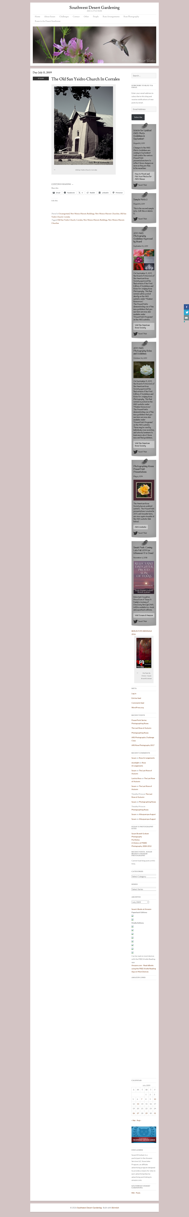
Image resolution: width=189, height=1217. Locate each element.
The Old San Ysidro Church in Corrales (85, 79)
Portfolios (136, 840)
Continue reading (62, 184)
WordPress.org (138, 707)
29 (146, 1113)
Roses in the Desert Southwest (47, 21)
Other (86, 16)
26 (134, 1113)
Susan (134, 758)
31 (155, 1113)
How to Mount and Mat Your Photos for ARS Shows (143, 176)
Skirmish (115, 1207)
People (96, 16)
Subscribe (138, 117)
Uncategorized (64, 214)
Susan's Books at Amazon (141, 909)
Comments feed (138, 703)
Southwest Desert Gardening (94, 7)
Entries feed (136, 698)
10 (155, 1099)
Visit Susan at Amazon (144, 615)
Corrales (67, 217)
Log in (134, 693)
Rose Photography (131, 16)
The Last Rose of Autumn (141, 728)
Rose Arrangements (111, 16)
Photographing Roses (140, 733)
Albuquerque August (147, 814)
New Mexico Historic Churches (107, 214)
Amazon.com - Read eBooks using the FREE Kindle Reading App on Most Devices (144, 968)
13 (138, 1104)
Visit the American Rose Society (142, 326)
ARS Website (140, 527)
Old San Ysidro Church (66, 220)
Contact (76, 16)
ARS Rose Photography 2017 (143, 745)
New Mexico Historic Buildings (82, 214)
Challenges (64, 16)
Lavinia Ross (136, 778)
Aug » (139, 1120)
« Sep (134, 1120)
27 (138, 1113)
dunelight (135, 763)
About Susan (49, 16)
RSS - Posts (136, 1193)
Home (37, 16)
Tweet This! (142, 185)
